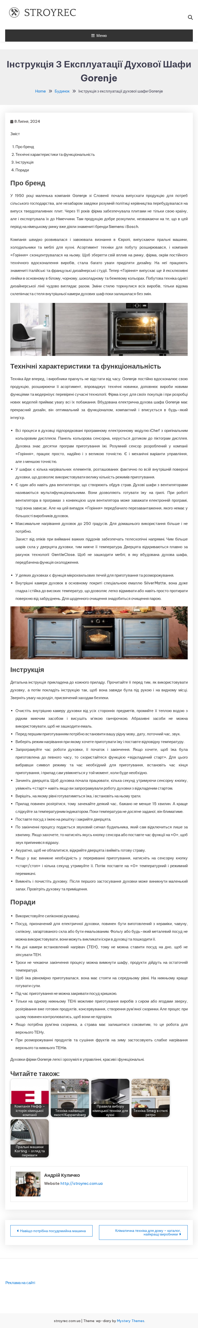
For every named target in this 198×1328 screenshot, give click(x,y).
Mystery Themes (130, 1321)
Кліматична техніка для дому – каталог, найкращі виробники (148, 1232)
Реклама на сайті (20, 1282)
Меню (101, 35)
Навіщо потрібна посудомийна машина (53, 1230)
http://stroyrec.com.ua (81, 1183)
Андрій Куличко (62, 1175)
